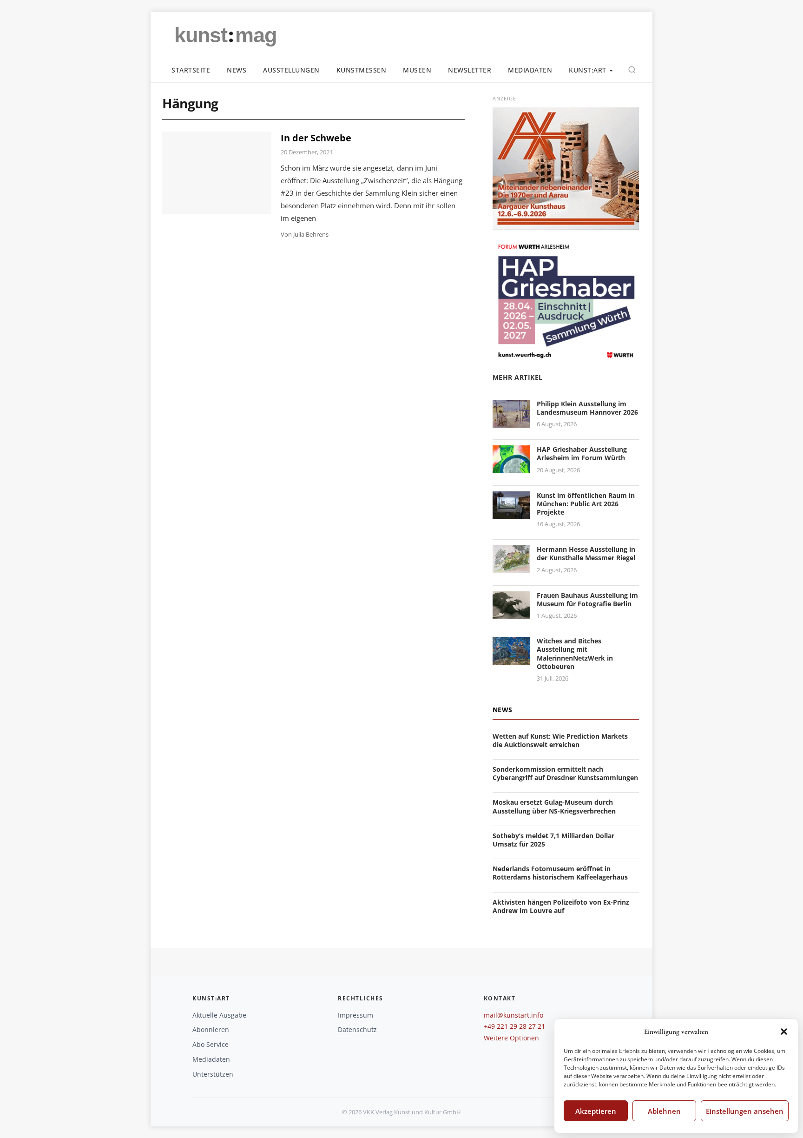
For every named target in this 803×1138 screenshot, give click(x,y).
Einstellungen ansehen (744, 1111)
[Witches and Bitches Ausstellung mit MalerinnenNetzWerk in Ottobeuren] (511, 659)
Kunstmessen (361, 70)
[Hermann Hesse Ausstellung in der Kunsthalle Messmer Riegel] (511, 567)
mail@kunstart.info (513, 1015)
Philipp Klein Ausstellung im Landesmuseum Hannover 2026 (587, 408)
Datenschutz (357, 1029)
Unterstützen (212, 1074)
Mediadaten (530, 70)
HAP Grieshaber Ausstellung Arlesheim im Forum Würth (582, 453)
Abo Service (210, 1044)
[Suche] (632, 69)
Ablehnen (664, 1111)
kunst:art (587, 70)
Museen (417, 70)
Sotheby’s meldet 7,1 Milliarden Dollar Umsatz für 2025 (553, 839)
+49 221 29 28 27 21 (514, 1026)
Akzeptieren (595, 1111)
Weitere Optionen (511, 1037)
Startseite (190, 70)
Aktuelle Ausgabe (219, 1015)
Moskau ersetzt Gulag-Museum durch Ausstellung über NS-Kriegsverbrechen (554, 806)
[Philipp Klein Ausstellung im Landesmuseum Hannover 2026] (511, 421)
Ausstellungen (291, 70)
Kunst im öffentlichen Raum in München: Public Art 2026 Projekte (586, 503)
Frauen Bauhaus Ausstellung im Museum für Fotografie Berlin (587, 599)
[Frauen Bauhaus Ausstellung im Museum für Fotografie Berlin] (511, 613)
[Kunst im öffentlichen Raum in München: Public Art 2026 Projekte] (511, 513)
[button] (784, 1031)
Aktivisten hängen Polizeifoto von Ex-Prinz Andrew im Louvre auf (561, 906)
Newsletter (469, 70)
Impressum (355, 1015)
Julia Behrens (311, 234)
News (236, 70)
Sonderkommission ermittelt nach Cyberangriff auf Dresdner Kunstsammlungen (565, 773)
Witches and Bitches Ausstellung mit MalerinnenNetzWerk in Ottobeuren (575, 653)
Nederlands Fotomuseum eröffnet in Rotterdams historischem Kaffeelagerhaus (560, 872)
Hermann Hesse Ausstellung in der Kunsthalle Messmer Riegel (586, 553)
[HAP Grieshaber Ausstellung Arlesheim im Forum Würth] (511, 467)
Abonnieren (210, 1029)
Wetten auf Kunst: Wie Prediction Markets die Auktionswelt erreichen (560, 740)
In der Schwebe (316, 138)
